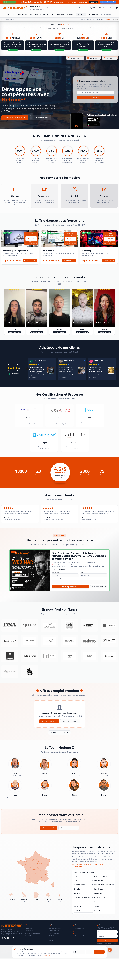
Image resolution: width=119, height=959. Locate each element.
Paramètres (80, 952)
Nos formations (10, 14)
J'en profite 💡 (93, 2)
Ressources (69, 14)
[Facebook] (2, 938)
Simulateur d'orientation (25, 14)
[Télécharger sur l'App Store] (102, 119)
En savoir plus (28, 261)
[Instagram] (10, 938)
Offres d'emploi (93, 14)
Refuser (89, 952)
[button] (116, 369)
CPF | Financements (58, 14)
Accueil (12, 19)
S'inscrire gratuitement (69, 587)
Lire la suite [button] (32, 378)
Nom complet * (56, 572)
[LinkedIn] (5, 938)
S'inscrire (107, 941)
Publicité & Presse (54, 938)
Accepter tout (99, 952)
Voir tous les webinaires (99, 587)
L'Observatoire (81, 14)
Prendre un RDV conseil (13, 118)
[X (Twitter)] (13, 938)
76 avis (17, 371)
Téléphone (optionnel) (58, 579)
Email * (82, 572)
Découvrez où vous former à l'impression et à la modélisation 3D (90, 866)
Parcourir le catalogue (68, 828)
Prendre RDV (47, 828)
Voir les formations (41, 118)
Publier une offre (50, 722)
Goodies (51, 941)
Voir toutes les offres (70, 722)
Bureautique (28, 929)
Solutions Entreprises (55, 929)
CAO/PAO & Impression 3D (33, 933)
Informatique (29, 931)
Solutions (38, 14)
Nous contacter (79, 929)
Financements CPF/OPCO (56, 931)
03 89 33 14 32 (79, 931)
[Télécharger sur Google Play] (102, 124)
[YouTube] (8, 938)
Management (29, 936)
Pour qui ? (46, 14)
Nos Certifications (54, 933)
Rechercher (96, 97)
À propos (51, 936)
